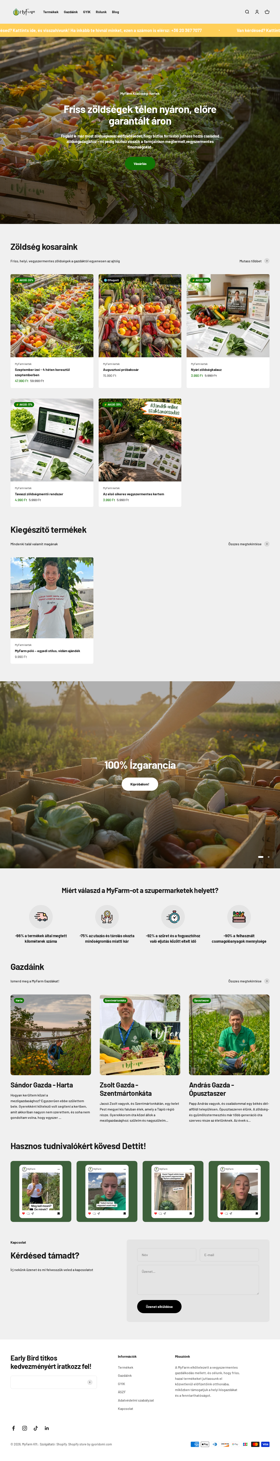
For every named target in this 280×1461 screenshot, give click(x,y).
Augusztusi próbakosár (121, 369)
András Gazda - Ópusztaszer (211, 1088)
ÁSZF (122, 1392)
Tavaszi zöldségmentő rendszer (39, 494)
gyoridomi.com (101, 1444)
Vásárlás (140, 163)
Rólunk (101, 12)
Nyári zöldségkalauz (206, 369)
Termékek (51, 12)
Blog (115, 12)
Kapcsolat (125, 1408)
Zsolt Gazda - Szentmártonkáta (126, 1088)
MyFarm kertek (23, 363)
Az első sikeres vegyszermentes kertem (133, 494)
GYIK (87, 12)
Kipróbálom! (139, 784)
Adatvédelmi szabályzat (136, 1400)
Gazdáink (71, 12)
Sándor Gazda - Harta (41, 1084)
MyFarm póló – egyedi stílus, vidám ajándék (47, 651)
